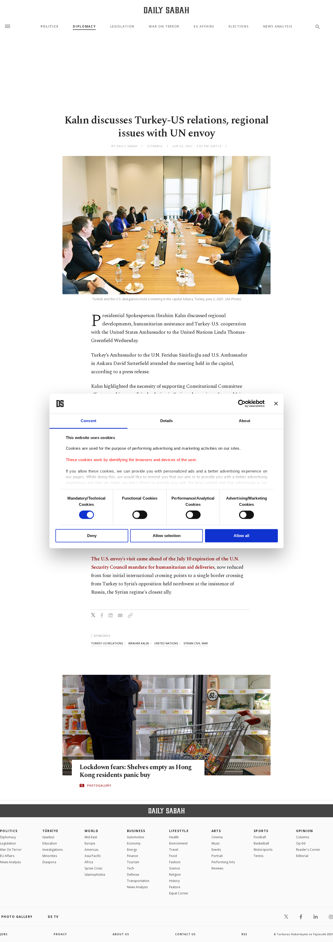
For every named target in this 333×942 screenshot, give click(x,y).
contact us (185, 934)
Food (173, 856)
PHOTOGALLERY (99, 785)
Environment (178, 843)
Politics (50, 26)
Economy (133, 843)
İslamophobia (95, 874)
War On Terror (164, 26)
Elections (239, 26)
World (91, 831)
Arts (216, 831)
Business (136, 831)
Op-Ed (300, 843)
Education (49, 843)
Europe (90, 843)
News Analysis (278, 26)
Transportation (138, 881)
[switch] (139, 515)
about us (121, 934)
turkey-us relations (107, 643)
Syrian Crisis (93, 868)
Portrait (217, 856)
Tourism (133, 862)
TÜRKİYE (50, 831)
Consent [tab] (88, 420)
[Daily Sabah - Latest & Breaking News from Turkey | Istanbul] (166, 10)
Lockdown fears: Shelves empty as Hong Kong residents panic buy (135, 771)
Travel (173, 849)
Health (174, 837)
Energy (132, 849)
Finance (132, 856)
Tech (130, 868)
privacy (60, 934)
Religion (175, 874)
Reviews (217, 868)
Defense (133, 874)
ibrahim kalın (138, 643)
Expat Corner (178, 893)
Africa (89, 862)
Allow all (241, 535)
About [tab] (244, 420)
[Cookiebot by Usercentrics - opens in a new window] (242, 404)
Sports (261, 831)
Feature (174, 887)
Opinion (304, 831)
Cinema (217, 837)
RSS (244, 934)
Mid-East (91, 837)
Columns (302, 837)
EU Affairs (204, 26)
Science (174, 868)
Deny (92, 535)
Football (260, 837)
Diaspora (49, 862)
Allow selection (167, 535)
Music (216, 843)
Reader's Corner (308, 849)
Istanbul (48, 837)
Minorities (49, 856)
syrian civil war (195, 643)
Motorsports (263, 849)
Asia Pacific (93, 856)
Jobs (4, 934)
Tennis (258, 856)
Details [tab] (166, 420)
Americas (91, 849)
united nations (166, 643)
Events (216, 849)
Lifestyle (179, 831)
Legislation (122, 26)
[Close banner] (276, 403)
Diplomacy (84, 26)
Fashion (175, 862)
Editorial (302, 856)
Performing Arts (223, 862)
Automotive (135, 837)
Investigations (52, 849)
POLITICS (9, 831)
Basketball (261, 843)
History (174, 881)
